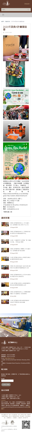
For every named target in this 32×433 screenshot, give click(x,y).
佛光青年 (22, 416)
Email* (3, 378)
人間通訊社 (8, 418)
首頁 (2, 21)
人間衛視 (20, 418)
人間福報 (14, 418)
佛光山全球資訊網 (13, 414)
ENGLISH (27, 4)
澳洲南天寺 (25, 418)
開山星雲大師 (5, 414)
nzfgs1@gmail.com (9, 358)
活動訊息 (7, 21)
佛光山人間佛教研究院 (14, 416)
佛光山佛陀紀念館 (22, 414)
